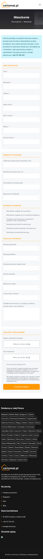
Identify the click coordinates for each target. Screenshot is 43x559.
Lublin (4, 439)
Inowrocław (30, 427)
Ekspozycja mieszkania (11, 194)
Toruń (11, 455)
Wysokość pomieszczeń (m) (13, 172)
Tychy (16, 455)
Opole (35, 439)
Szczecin (33, 451)
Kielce (39, 431)
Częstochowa (31, 418)
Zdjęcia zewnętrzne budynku (13, 338)
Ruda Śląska (19, 447)
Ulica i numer (8, 115)
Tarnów (4, 455)
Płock (39, 443)
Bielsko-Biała (14, 414)
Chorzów (5, 418)
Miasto (6, 127)
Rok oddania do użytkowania (13, 183)
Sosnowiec (17, 451)
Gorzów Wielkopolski (9, 427)
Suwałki (25, 451)
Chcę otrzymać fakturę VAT (16, 364)
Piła (18, 443)
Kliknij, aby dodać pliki (20, 344)
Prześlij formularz (21, 387)
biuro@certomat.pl (9, 526)
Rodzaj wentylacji (9, 274)
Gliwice (37, 423)
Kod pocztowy (8, 138)
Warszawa (32, 455)
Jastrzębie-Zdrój (7, 431)
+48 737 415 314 (8, 522)
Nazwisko (7, 82)
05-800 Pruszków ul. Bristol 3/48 (14, 517)
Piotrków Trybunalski (28, 443)
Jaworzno (18, 431)
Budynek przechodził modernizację (18, 224)
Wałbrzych (24, 455)
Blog (4, 506)
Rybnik (27, 447)
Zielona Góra (22, 460)
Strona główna (16, 22)
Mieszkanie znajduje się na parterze (18, 211)
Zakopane (13, 460)
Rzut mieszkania (8, 351)
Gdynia (31, 423)
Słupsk (4, 451)
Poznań (4, 447)
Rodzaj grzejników (9, 254)
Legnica (24, 435)
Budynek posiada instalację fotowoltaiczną (21, 228)
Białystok (5, 414)
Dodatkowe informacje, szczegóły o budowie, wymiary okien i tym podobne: (19, 304)
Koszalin (10, 435)
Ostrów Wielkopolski (8, 443)
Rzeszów (35, 447)
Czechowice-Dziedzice (17, 418)
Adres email (7, 104)
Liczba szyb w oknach (10, 294)
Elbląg (18, 423)
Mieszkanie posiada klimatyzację (17, 232)
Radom (11, 447)
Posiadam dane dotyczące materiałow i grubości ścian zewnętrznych (20, 219)
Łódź (30, 435)
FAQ (4, 501)
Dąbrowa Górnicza (8, 423)
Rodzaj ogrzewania (9, 244)
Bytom (31, 414)
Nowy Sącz (20, 439)
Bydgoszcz (24, 414)
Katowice (32, 431)
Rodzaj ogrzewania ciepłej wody (14, 264)
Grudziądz (21, 427)
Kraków (17, 435)
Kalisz (25, 431)
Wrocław (5, 460)
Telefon (6, 93)
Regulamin (6, 497)
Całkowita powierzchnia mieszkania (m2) (17, 161)
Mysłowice (11, 439)
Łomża (36, 435)
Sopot (10, 451)
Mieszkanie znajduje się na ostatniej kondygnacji (23, 215)
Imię (5, 71)
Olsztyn (28, 439)
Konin (3, 435)
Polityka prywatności (9, 493)
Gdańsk (24, 423)
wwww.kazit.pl (33, 554)
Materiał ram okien (9, 284)
